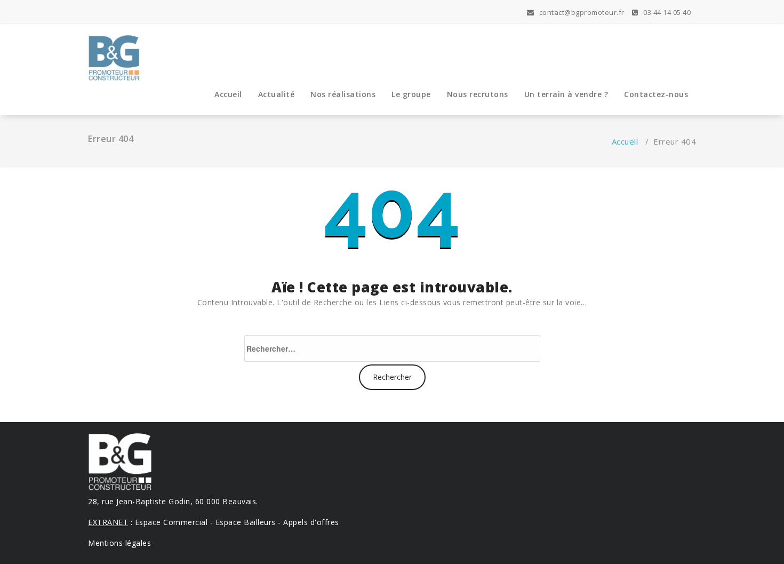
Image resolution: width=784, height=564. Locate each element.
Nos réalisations (342, 94)
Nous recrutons (477, 94)
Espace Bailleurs (245, 522)
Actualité (276, 94)
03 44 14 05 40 (666, 12)
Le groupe (411, 94)
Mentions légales (119, 543)
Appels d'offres (311, 522)
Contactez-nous (656, 94)
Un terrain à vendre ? (566, 94)
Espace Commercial (171, 522)
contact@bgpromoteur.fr (581, 12)
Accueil (228, 94)
